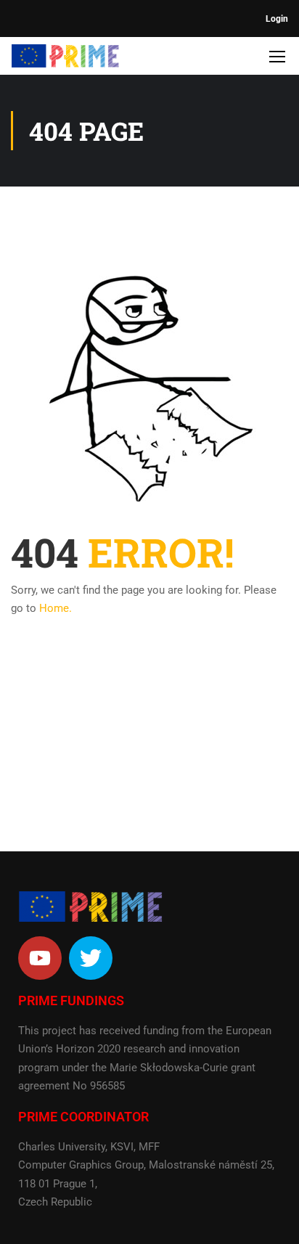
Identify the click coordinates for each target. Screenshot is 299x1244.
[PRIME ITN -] (65, 59)
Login (277, 19)
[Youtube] (40, 958)
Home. (55, 608)
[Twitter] (90, 958)
